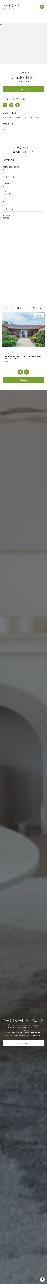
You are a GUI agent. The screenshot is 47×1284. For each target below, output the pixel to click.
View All (24, 380)
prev (20, 372)
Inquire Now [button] (23, 89)
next (26, 372)
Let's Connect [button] (23, 1043)
